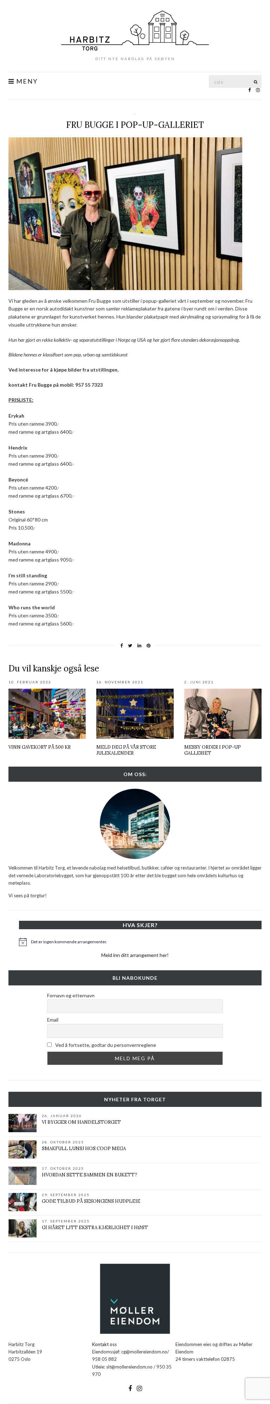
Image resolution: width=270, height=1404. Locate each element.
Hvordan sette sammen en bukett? (89, 1175)
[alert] (140, 942)
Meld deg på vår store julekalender (126, 750)
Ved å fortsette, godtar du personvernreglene (105, 1045)
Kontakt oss (104, 1344)
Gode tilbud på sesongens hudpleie (91, 1201)
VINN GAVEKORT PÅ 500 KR (39, 747)
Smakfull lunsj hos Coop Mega (84, 1149)
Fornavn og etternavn (71, 995)
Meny (26, 81)
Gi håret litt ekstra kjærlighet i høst (95, 1228)
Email (52, 1020)
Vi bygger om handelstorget (81, 1122)
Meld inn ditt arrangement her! (135, 955)
